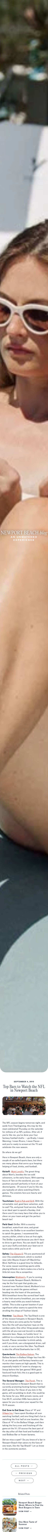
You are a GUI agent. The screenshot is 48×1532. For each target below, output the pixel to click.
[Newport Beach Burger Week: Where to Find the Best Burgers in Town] (24, 1507)
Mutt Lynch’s (17, 1171)
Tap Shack (18, 1315)
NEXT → (24, 1480)
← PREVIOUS (24, 1473)
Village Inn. (7, 1413)
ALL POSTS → (24, 1466)
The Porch (30, 1380)
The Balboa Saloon (25, 1354)
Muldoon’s (20, 1277)
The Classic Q (16, 1253)
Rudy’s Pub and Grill (24, 1201)
